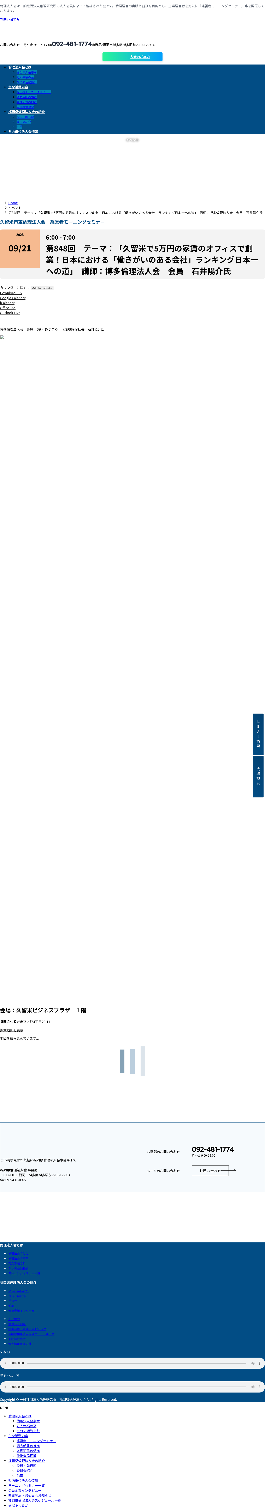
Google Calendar (12, 297)
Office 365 (8, 307)
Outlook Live (10, 312)
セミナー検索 (258, 734)
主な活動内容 (18, 1435)
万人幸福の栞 (25, 77)
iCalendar (7, 302)
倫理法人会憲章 (27, 72)
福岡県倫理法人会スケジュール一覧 (31, 1334)
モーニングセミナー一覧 (24, 1273)
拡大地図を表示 (11, 1029)
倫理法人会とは (18, 1253)
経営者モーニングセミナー (34, 92)
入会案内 (14, 1319)
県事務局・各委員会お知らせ (27, 1329)
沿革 (19, 127)
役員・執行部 (25, 117)
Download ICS (11, 292)
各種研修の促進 (27, 102)
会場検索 (258, 777)
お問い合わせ (10, 19)
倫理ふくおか (17, 1324)
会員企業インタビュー (22, 1311)
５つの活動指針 (27, 82)
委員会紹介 (24, 122)
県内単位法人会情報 (23, 1480)
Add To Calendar (42, 288)
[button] (210, 1171)
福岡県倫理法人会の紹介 (26, 1460)
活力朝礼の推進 (27, 97)
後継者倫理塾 (25, 107)
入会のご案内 (140, 56)
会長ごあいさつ (18, 1291)
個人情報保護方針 (19, 1344)
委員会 (12, 1301)
